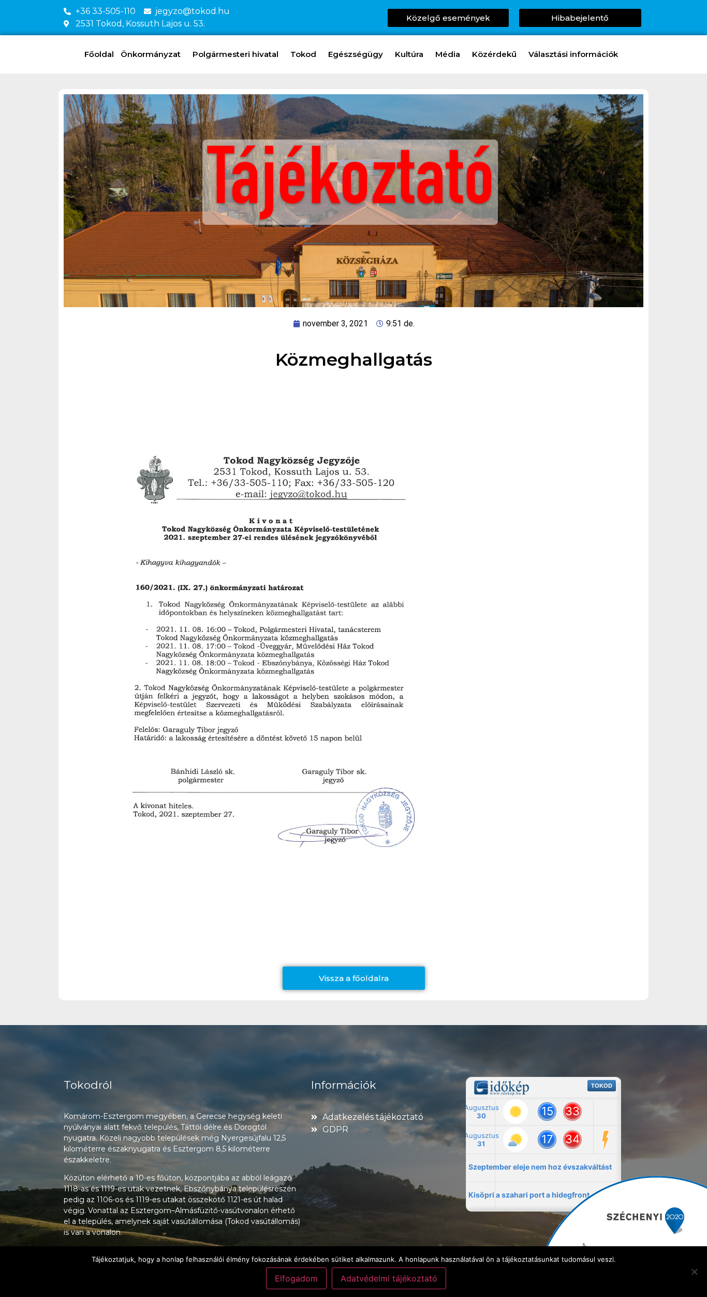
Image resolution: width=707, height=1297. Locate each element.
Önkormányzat (151, 54)
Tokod (303, 54)
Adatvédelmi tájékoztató (389, 1278)
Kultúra (409, 54)
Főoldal (99, 54)
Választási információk (573, 54)
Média (447, 54)
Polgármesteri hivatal (235, 54)
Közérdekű (494, 54)
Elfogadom (296, 1278)
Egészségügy (355, 54)
